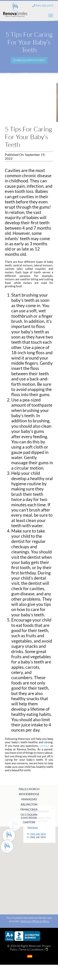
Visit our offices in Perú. (34, 921)
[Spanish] (29, 956)
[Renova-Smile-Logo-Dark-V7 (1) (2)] (15, 4)
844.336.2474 (44, 5)
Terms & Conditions (31, 949)
